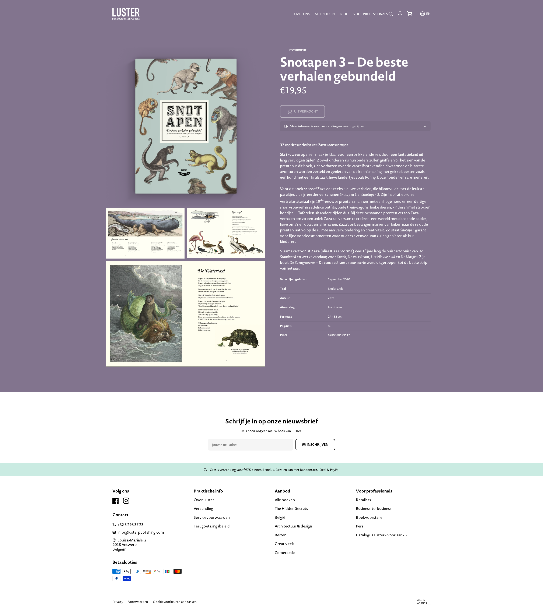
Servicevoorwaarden (212, 517)
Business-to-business (374, 508)
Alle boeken (285, 500)
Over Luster (204, 500)
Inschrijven (317, 444)
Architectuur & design (293, 526)
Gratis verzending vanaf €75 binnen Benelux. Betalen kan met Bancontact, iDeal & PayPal (274, 469)
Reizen (280, 535)
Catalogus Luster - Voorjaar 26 (381, 535)
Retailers (363, 500)
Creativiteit (284, 543)
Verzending (203, 508)
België (280, 517)
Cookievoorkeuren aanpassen (175, 602)
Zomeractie (285, 552)
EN (428, 13)
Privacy (117, 602)
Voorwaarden (138, 602)
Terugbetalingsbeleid (212, 526)
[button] (390, 13)
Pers (359, 526)
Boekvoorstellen (370, 517)
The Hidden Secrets (291, 508)
